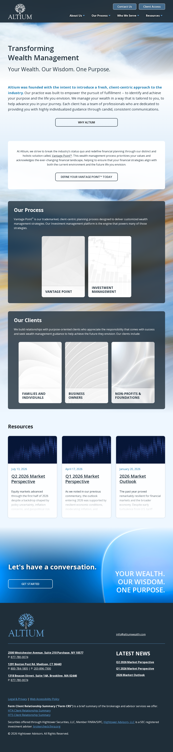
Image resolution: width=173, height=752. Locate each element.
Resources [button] (153, 15)
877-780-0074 (19, 657)
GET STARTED (30, 584)
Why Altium (86, 122)
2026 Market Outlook (130, 675)
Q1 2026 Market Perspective (135, 668)
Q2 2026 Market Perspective (135, 662)
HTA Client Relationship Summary (29, 710)
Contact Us (124, 6)
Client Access (152, 6)
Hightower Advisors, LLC (119, 722)
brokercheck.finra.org (46, 726)
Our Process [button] (100, 15)
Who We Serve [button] (126, 15)
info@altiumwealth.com (131, 634)
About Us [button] (76, 15)
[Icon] (9, 690)
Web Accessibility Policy (44, 699)
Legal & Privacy (17, 699)
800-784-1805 (19, 668)
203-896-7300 (42, 668)
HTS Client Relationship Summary (29, 715)
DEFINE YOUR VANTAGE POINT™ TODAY (86, 177)
